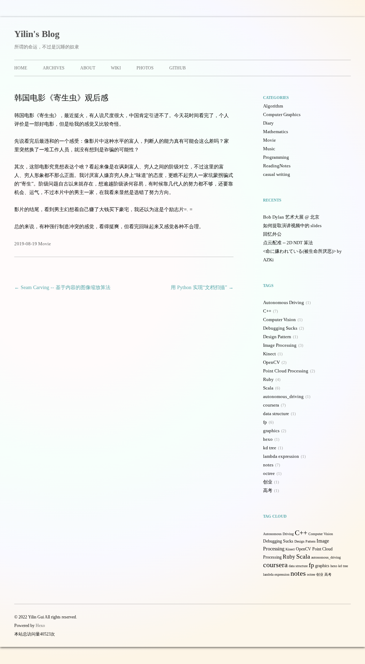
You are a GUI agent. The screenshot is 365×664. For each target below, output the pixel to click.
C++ (267, 311)
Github (177, 68)
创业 (267, 482)
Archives (54, 68)
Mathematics (275, 131)
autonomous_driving (283, 396)
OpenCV (271, 362)
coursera (271, 405)
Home (20, 68)
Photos (145, 68)
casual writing (276, 174)
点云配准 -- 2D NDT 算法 (288, 242)
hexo (268, 439)
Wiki (116, 68)
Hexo (40, 625)
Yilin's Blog (37, 34)
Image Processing (280, 345)
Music (269, 148)
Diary (268, 123)
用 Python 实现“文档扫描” (202, 287)
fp (265, 422)
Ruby (268, 379)
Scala (268, 388)
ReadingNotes (277, 165)
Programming (276, 157)
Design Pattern (277, 336)
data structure (276, 413)
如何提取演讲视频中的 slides (292, 225)
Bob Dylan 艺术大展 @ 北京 (291, 217)
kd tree (269, 447)
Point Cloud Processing (285, 370)
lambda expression (281, 456)
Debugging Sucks (280, 328)
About (87, 68)
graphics (271, 430)
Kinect (269, 353)
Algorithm (273, 106)
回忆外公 (272, 234)
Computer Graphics (281, 114)
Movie (44, 243)
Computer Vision (279, 319)
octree (269, 473)
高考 (267, 490)
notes (268, 464)
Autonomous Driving (283, 302)
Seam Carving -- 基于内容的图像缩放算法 (62, 287)
